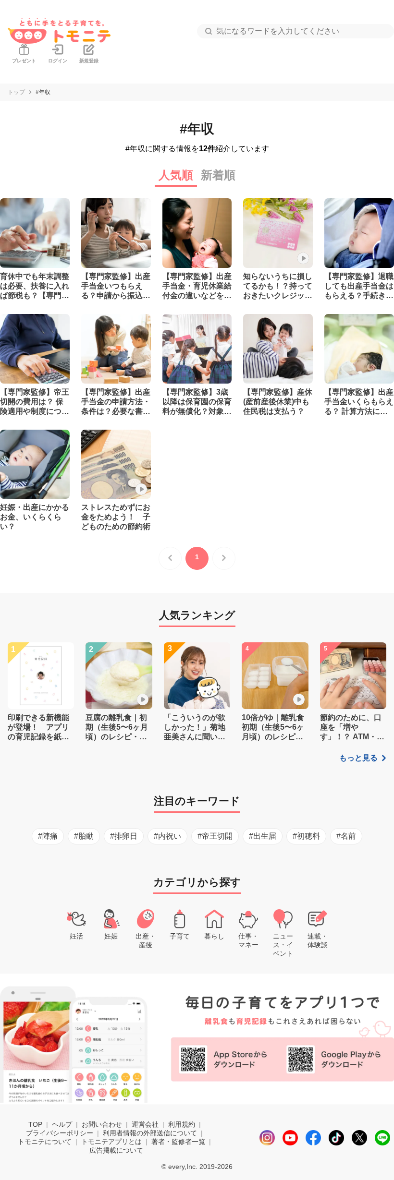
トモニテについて (45, 1141)
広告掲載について (116, 1150)
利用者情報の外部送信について (150, 1133)
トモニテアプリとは (111, 1141)
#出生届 (262, 836)
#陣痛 (48, 836)
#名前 (346, 836)
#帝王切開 (215, 836)
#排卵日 (123, 836)
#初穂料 (306, 836)
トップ (16, 92)
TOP (35, 1124)
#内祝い (167, 836)
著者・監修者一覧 (178, 1141)
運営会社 (145, 1124)
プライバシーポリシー (59, 1133)
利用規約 (181, 1124)
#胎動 (84, 836)
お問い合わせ (102, 1124)
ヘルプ (62, 1124)
